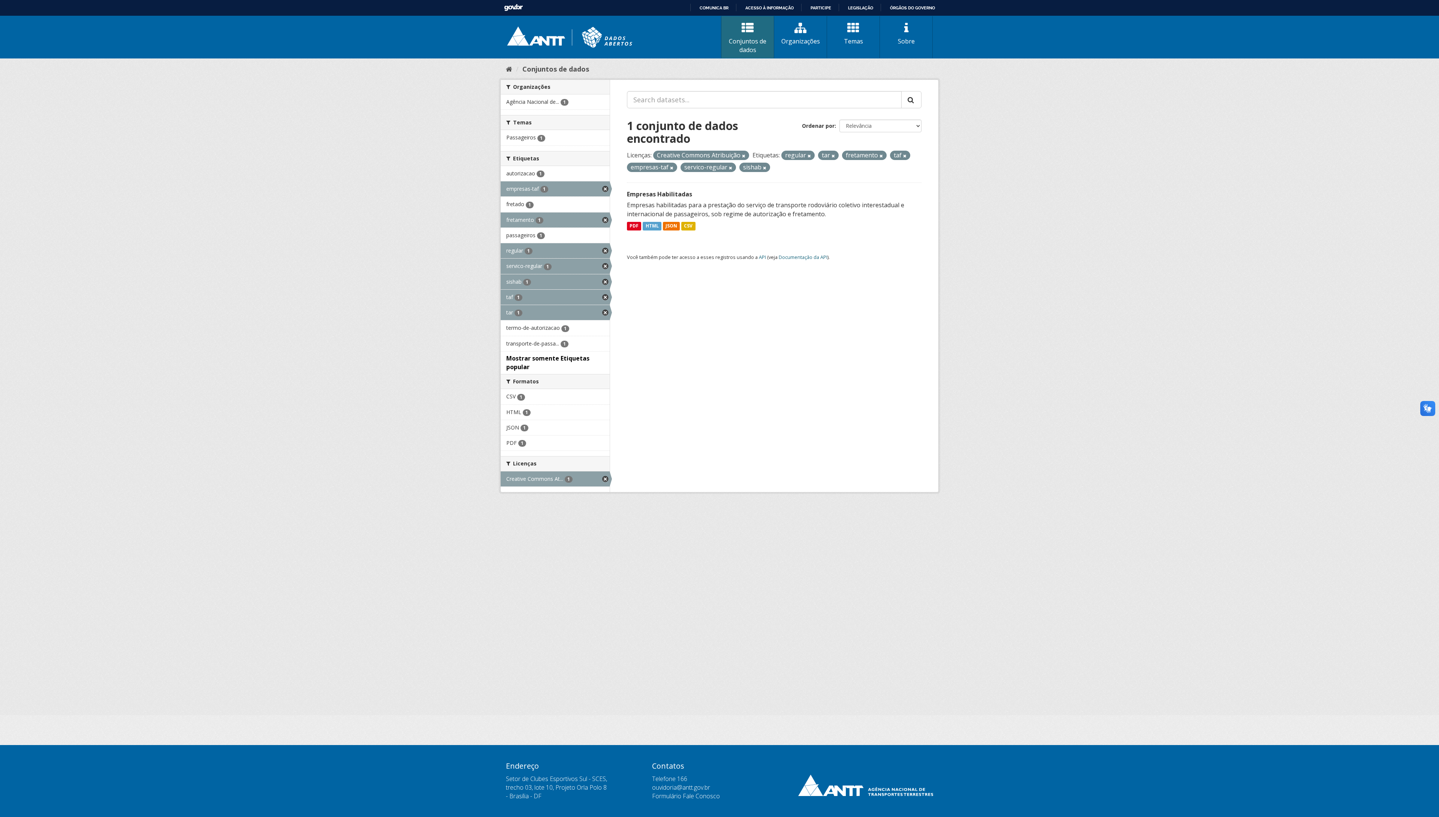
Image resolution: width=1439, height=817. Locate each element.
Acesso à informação (769, 7)
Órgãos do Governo (912, 7)
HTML (652, 226)
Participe (821, 7)
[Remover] (743, 156)
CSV (688, 226)
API (762, 257)
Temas (853, 41)
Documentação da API (803, 257)
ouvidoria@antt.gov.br (681, 787)
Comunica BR (714, 7)
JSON (671, 226)
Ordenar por (818, 125)
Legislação (860, 7)
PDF (634, 226)
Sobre (906, 41)
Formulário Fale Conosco (686, 796)
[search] (911, 99)
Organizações (800, 41)
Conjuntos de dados (747, 45)
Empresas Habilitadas (659, 194)
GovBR (513, 7)
